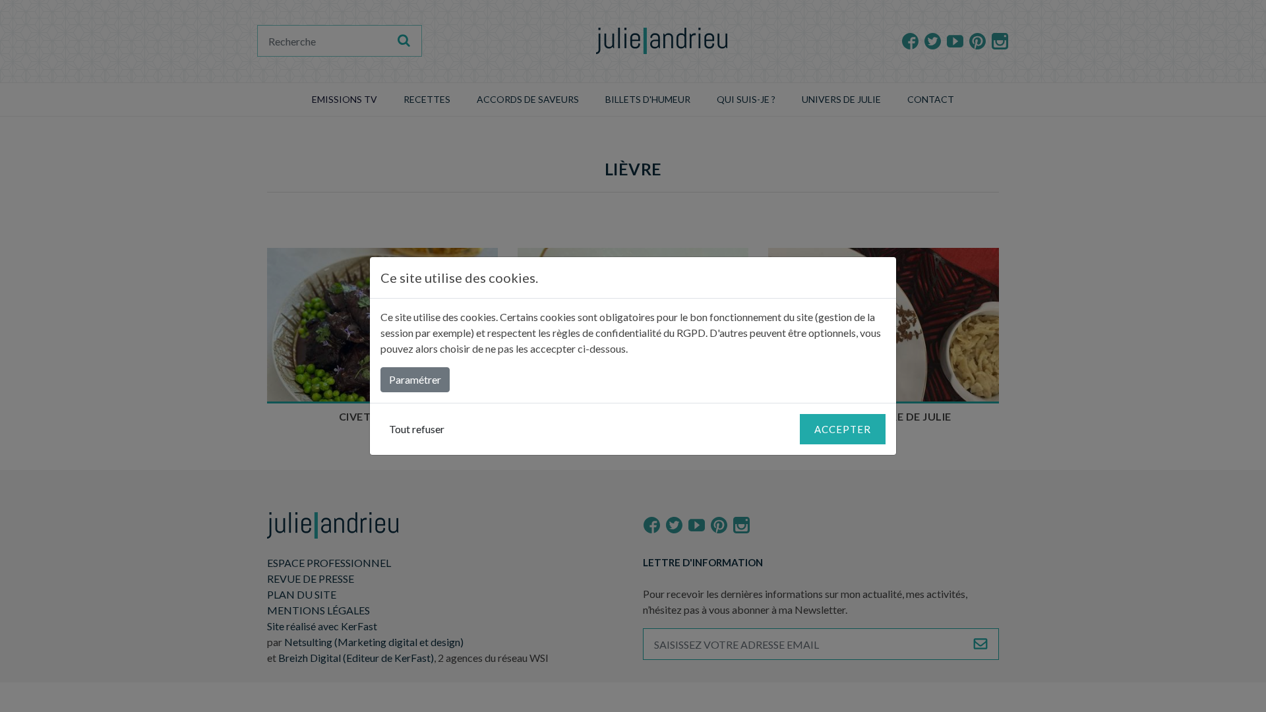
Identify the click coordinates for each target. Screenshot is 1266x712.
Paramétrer (415, 379)
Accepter (842, 429)
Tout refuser (416, 429)
